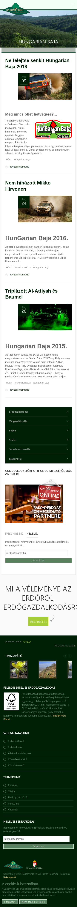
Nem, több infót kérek (33, 901)
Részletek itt (38, 621)
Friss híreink (14, 533)
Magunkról (15, 458)
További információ (19, 167)
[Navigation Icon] (72, 4)
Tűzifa (11, 791)
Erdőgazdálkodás (18, 411)
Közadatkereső (16, 765)
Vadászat (13, 809)
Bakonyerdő (9, 877)
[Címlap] (16, 9)
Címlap (27, 642)
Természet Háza (22, 267)
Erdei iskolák (15, 747)
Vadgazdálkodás (18, 421)
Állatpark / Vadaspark (19, 753)
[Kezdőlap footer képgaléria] (19, 678)
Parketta (12, 785)
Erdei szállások (16, 741)
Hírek (9, 159)
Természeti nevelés (19, 449)
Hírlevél (32, 533)
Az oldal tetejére (65, 646)
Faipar (12, 430)
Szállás (12, 439)
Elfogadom (9, 901)
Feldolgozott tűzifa (18, 797)
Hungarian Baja (22, 159)
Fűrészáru (13, 803)
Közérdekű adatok (18, 759)
